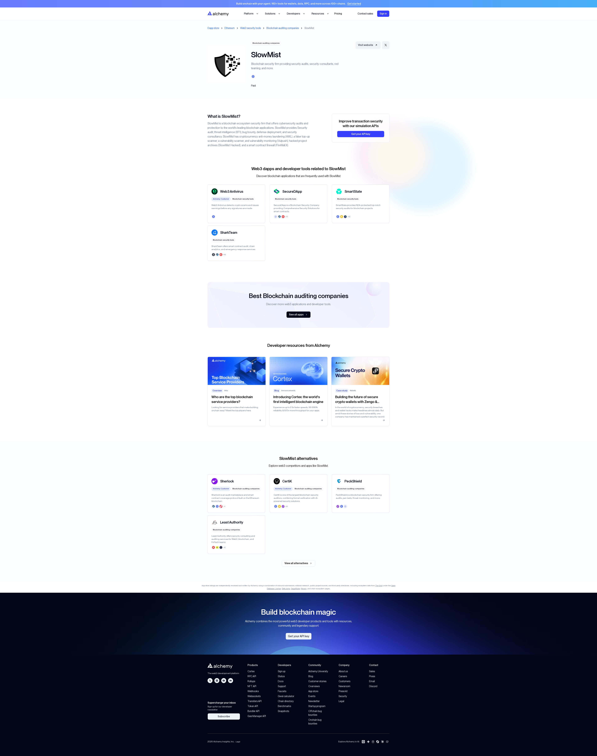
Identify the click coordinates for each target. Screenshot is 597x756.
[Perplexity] (373, 741)
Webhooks (253, 691)
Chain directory (286, 701)
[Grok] (387, 741)
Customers (344, 681)
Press (372, 676)
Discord (373, 686)
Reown (304, 589)
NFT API (252, 686)
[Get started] (298, 3)
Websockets (254, 696)
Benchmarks (284, 706)
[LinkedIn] (216, 680)
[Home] (218, 13)
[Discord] (230, 680)
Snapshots (283, 711)
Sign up (281, 671)
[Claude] (382, 741)
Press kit (343, 691)
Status (281, 676)
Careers (343, 676)
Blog (310, 676)
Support (282, 686)
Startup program (316, 706)
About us (343, 671)
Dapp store (213, 28)
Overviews (314, 686)
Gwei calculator (286, 696)
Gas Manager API (257, 716)
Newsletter (314, 701)
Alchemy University (318, 671)
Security (343, 696)
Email (372, 681)
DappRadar (295, 589)
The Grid (378, 585)
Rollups (251, 681)
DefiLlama (286, 589)
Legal (341, 701)
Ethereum (230, 28)
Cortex (251, 671)
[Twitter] (210, 680)
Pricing (338, 13)
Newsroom (344, 686)
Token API (253, 706)
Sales (372, 671)
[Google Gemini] (368, 741)
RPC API (252, 676)
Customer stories (317, 681)
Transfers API (254, 701)
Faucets (282, 691)
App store (313, 691)
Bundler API (253, 711)
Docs (280, 681)
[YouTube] (223, 680)
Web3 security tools (250, 28)
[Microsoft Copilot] (377, 741)
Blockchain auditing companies (282, 28)
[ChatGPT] (363, 741)
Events (311, 696)
